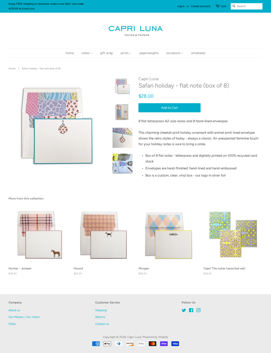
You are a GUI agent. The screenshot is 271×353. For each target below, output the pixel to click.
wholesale (198, 53)
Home (12, 68)
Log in (181, 6)
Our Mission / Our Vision (24, 317)
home (70, 53)
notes (86, 53)
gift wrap (106, 53)
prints (125, 53)
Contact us (102, 324)
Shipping (101, 310)
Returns (100, 317)
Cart (223, 6)
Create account (200, 6)
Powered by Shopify (155, 337)
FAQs (12, 324)
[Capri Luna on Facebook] (191, 311)
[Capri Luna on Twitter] (184, 311)
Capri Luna (134, 337)
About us (14, 310)
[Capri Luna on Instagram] (198, 311)
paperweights (149, 53)
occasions (173, 53)
